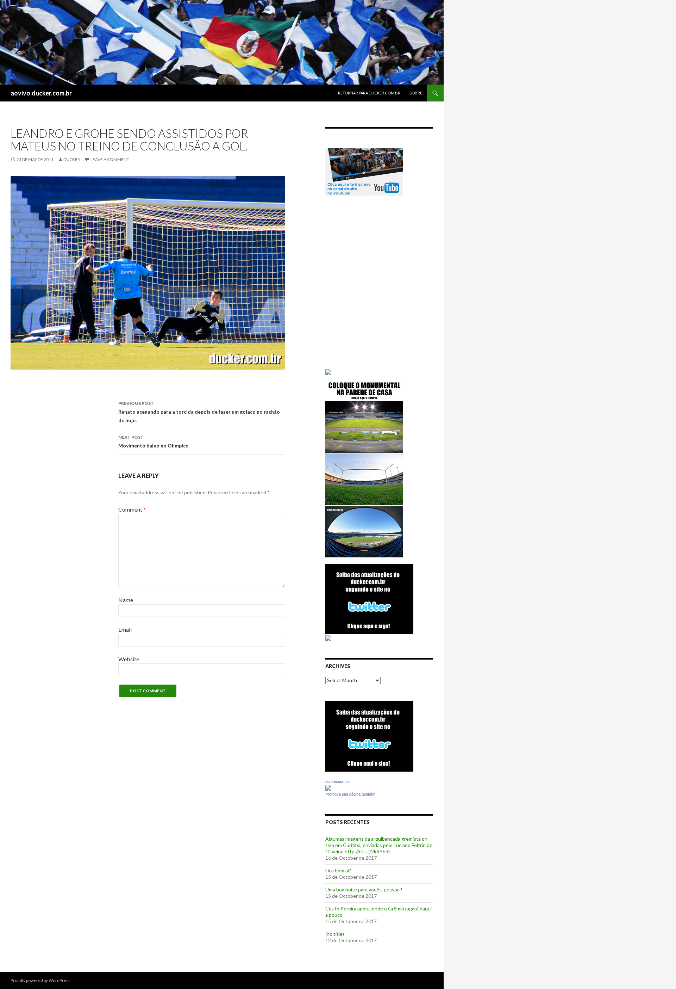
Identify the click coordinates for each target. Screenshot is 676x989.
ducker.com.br (337, 781)
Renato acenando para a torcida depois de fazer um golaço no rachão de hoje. (199, 412)
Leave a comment (109, 159)
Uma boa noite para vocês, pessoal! (363, 889)
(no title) (334, 934)
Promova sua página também (350, 794)
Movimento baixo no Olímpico (153, 441)
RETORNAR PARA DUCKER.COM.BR (369, 93)
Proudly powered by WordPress (40, 980)
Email (125, 629)
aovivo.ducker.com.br (41, 93)
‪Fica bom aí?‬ (338, 870)
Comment (132, 509)
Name (125, 600)
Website (128, 659)
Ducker (71, 159)
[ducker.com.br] (328, 787)
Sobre (415, 93)
